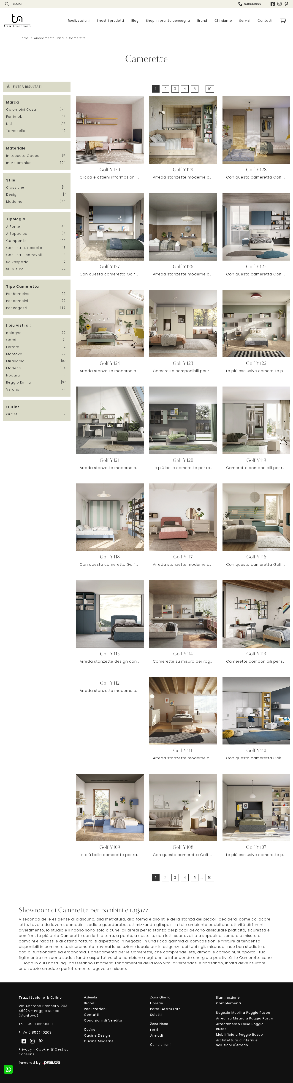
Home (24, 38)
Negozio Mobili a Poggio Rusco (243, 1012)
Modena (13, 368)
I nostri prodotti (110, 20)
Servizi (244, 20)
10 (210, 88)
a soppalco (16, 233)
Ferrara (12, 347)
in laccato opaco (23, 155)
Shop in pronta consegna (168, 20)
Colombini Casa (21, 109)
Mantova (14, 354)
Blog (135, 20)
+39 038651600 (39, 1024)
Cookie (42, 1049)
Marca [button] (12, 102)
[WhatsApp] (8, 1069)
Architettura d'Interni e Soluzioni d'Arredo (237, 1042)
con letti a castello (24, 247)
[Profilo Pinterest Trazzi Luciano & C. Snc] (39, 1041)
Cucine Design (97, 1035)
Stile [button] (10, 180)
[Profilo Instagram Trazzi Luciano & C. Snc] (279, 4)
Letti (154, 1029)
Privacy (25, 1049)
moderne (14, 201)
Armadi (156, 1035)
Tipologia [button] (15, 219)
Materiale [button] (16, 148)
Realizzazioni (79, 20)
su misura (15, 269)
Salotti (156, 1014)
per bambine (18, 293)
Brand (202, 20)
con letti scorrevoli (24, 255)
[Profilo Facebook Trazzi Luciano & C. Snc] (273, 4)
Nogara (13, 375)
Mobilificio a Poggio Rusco (239, 1034)
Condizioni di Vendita (103, 1020)
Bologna (14, 333)
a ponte (13, 226)
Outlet (11, 414)
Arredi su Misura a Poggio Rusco (244, 1018)
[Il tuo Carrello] (283, 20)
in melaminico (19, 162)
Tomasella (15, 130)
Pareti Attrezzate (165, 1009)
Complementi (228, 1003)
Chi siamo (223, 20)
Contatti (265, 20)
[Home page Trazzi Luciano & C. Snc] (17, 20)
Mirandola (15, 361)
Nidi (9, 123)
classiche (15, 187)
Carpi (11, 340)
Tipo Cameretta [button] (22, 286)
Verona (12, 389)
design (12, 194)
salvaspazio (17, 262)
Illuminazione (228, 997)
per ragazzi (16, 308)
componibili (17, 240)
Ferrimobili (15, 116)
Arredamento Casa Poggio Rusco (240, 1026)
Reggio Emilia (18, 382)
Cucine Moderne (99, 1041)
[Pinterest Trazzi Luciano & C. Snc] (286, 4)
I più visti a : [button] (18, 325)
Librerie (156, 1003)
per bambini (17, 301)
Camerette (77, 38)
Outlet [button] (12, 407)
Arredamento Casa (49, 38)
